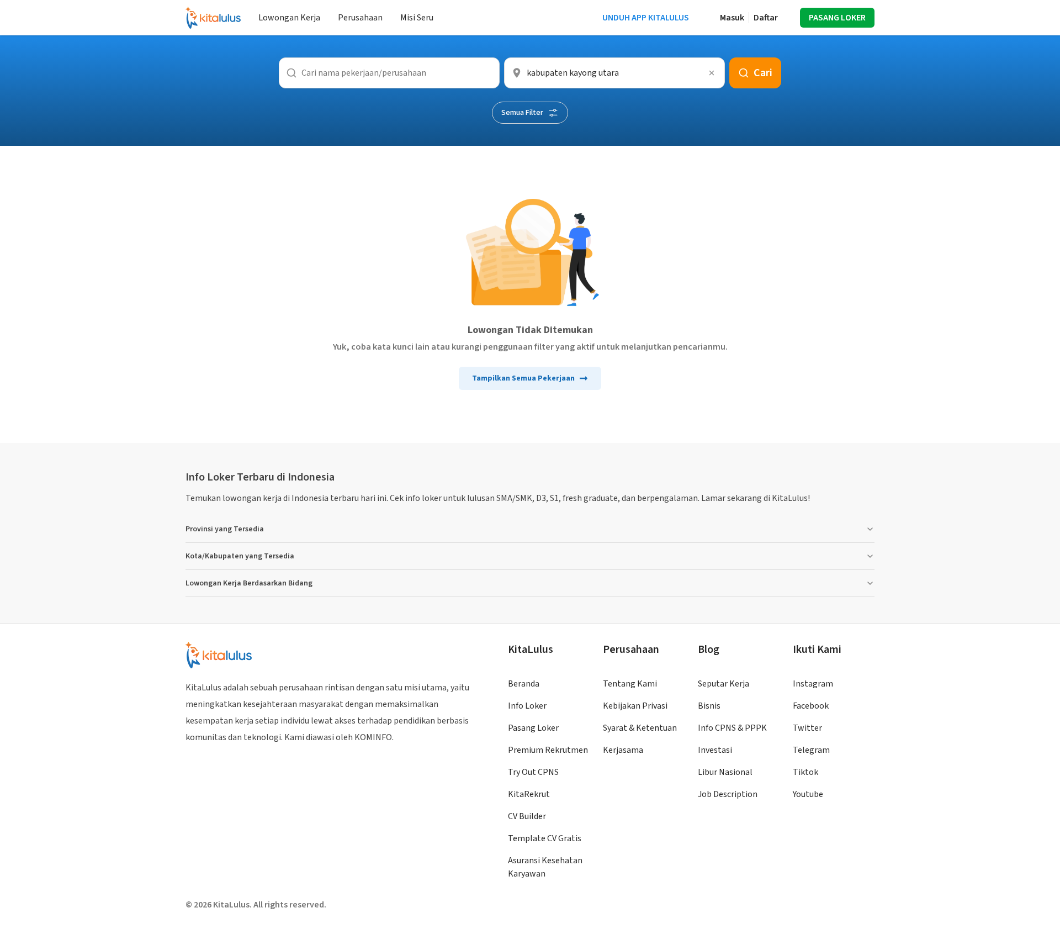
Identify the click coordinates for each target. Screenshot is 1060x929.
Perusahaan (360, 18)
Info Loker (527, 706)
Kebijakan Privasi (635, 706)
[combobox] (614, 72)
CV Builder (527, 816)
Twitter (807, 728)
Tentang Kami (630, 684)
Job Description (727, 794)
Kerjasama (623, 750)
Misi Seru (416, 18)
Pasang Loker (533, 728)
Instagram (813, 684)
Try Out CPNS (533, 772)
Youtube (808, 794)
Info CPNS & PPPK (732, 728)
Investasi (715, 750)
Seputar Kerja (723, 684)
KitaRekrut (529, 794)
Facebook (811, 706)
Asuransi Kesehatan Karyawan (545, 867)
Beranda (523, 684)
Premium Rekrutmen (548, 750)
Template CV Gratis (544, 838)
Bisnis (709, 706)
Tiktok (805, 772)
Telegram (811, 750)
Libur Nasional (725, 772)
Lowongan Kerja (289, 18)
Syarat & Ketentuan (640, 728)
